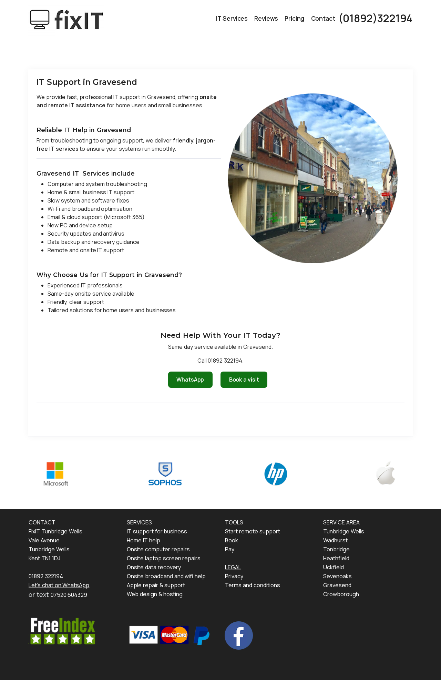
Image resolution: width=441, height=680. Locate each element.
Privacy (234, 576)
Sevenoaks (337, 576)
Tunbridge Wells (343, 531)
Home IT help (143, 540)
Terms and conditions (252, 585)
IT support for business (157, 531)
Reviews (266, 18)
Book (231, 540)
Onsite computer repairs (158, 549)
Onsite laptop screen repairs (164, 558)
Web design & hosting (155, 594)
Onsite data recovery (154, 567)
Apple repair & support (156, 585)
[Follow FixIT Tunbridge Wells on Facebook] (239, 635)
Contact (323, 18)
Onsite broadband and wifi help (166, 576)
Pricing (294, 18)
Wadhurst (335, 540)
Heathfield (336, 558)
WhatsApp (190, 379)
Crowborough (341, 594)
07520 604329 (69, 595)
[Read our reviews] (62, 631)
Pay (229, 549)
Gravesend (337, 585)
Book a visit (244, 379)
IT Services (232, 18)
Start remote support (252, 531)
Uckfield (333, 567)
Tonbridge (336, 549)
